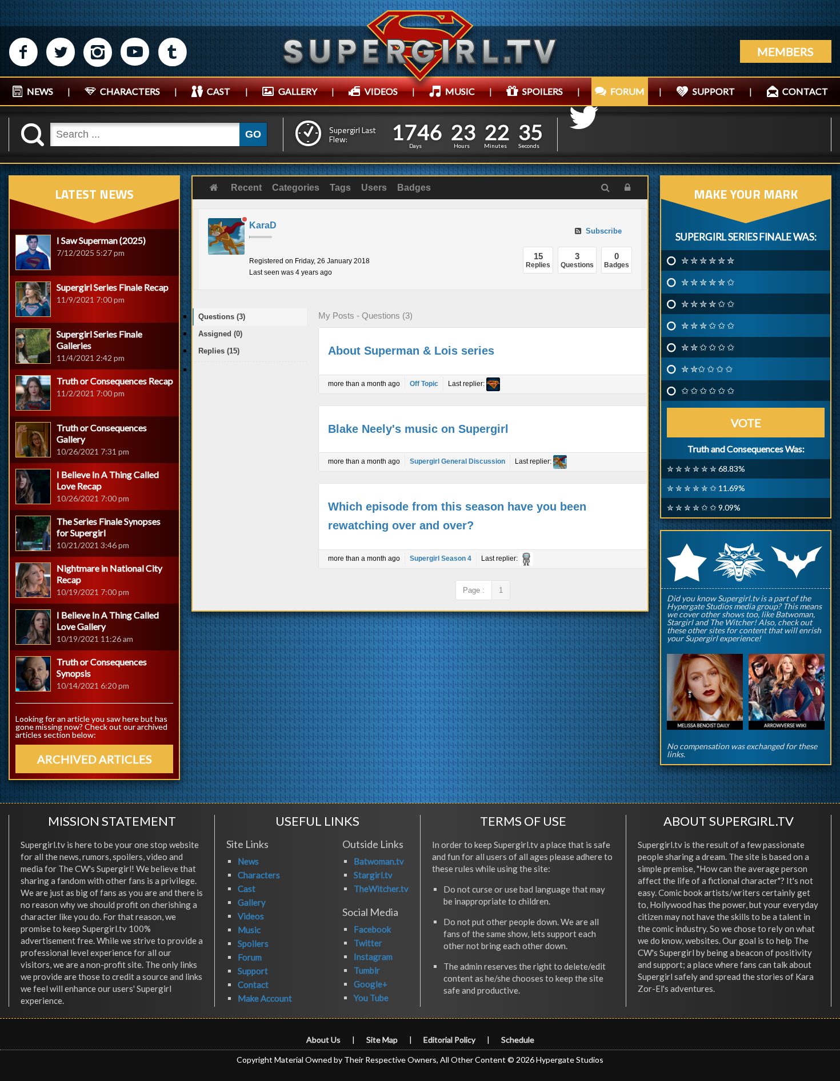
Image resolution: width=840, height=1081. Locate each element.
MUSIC (460, 91)
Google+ (370, 984)
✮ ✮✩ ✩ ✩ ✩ (707, 368)
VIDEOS (381, 91)
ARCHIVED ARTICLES (94, 759)
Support (253, 971)
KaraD (263, 225)
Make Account (265, 998)
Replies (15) (218, 351)
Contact (253, 984)
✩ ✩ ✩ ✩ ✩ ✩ (707, 390)
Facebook (372, 929)
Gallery (252, 902)
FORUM (627, 91)
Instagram (373, 956)
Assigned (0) (220, 333)
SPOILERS (542, 91)
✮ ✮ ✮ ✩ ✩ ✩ (707, 325)
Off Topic (424, 384)
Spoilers (253, 943)
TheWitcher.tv (381, 888)
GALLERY (297, 91)
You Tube (371, 997)
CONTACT (805, 91)
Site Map (382, 1039)
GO (253, 134)
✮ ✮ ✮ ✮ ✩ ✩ (707, 303)
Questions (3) (221, 316)
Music (249, 930)
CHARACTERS (130, 91)
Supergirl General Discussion (457, 461)
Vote (746, 422)
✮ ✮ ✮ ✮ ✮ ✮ (707, 260)
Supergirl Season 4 (440, 558)
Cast (246, 888)
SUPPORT (714, 91)
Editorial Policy (449, 1039)
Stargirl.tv (373, 875)
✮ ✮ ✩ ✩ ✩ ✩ (707, 347)
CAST (218, 91)
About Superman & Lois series (411, 350)
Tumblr (367, 970)
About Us (323, 1039)
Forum (250, 957)
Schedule (517, 1039)
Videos (251, 916)
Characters (259, 875)
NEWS (40, 91)
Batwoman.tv (379, 861)
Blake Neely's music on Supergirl (418, 429)
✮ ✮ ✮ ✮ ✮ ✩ (707, 282)
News (248, 861)
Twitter (368, 943)
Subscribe (602, 231)
